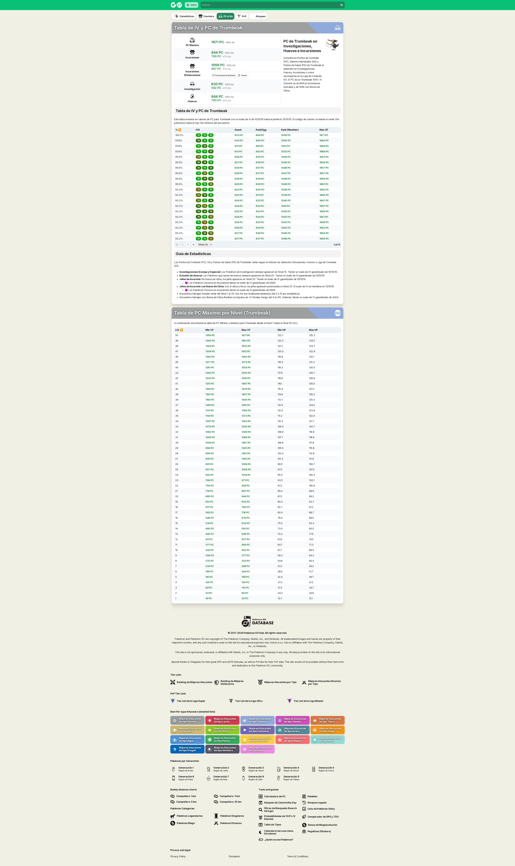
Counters (208, 16)
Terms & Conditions (297, 856)
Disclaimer (234, 856)
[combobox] (270, 5)
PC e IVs (228, 16)
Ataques (261, 16)
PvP (244, 16)
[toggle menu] (342, 5)
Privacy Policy (178, 856)
